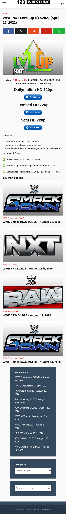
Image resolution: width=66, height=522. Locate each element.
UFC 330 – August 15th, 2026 (29, 433)
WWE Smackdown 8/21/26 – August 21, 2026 (32, 221)
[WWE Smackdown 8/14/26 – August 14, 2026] (33, 338)
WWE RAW (7, 311)
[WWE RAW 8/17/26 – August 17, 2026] (33, 292)
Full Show (35, 97)
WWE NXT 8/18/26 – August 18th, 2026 (28, 268)
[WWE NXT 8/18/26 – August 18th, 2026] (33, 245)
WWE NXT (7, 265)
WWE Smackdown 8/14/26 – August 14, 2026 (32, 362)
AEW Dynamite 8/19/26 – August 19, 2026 (32, 409)
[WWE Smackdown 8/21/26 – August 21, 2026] (33, 198)
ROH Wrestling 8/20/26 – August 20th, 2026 (30, 401)
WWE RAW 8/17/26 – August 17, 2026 (27, 315)
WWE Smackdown (10, 218)
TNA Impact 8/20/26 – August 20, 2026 (31, 392)
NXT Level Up (20, 80)
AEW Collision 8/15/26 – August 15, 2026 (32, 440)
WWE (5, 13)
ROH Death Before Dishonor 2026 (31, 385)
